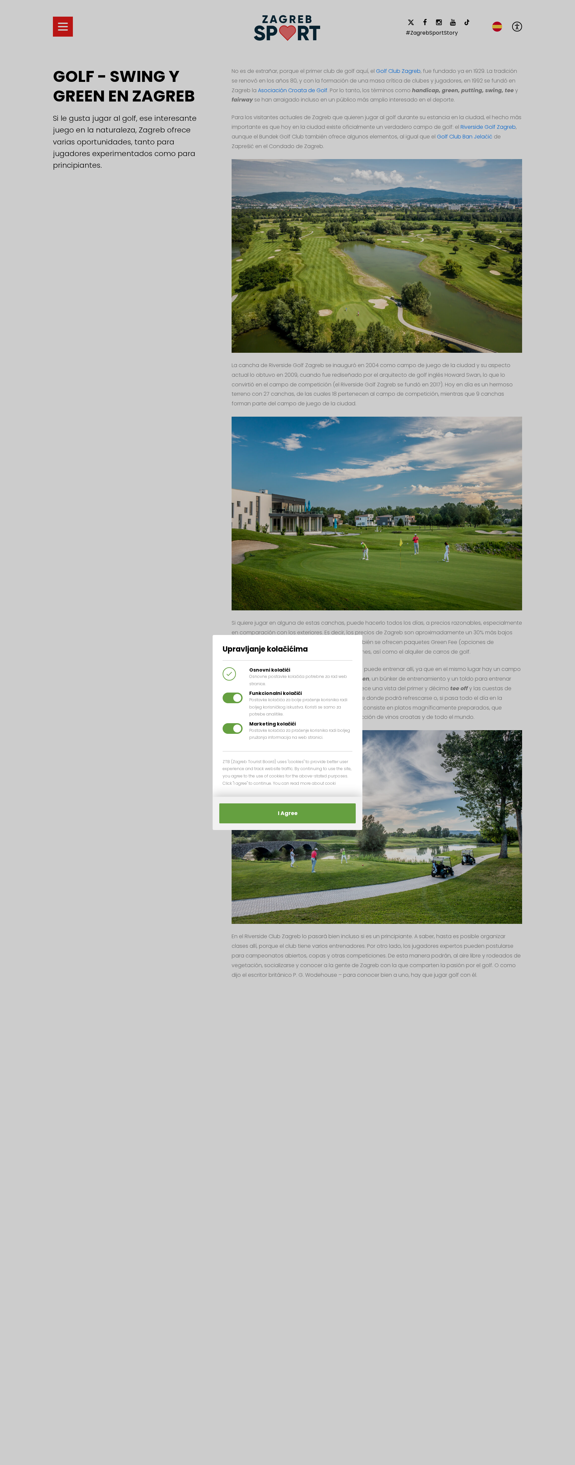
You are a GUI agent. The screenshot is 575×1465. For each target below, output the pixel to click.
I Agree (287, 813)
